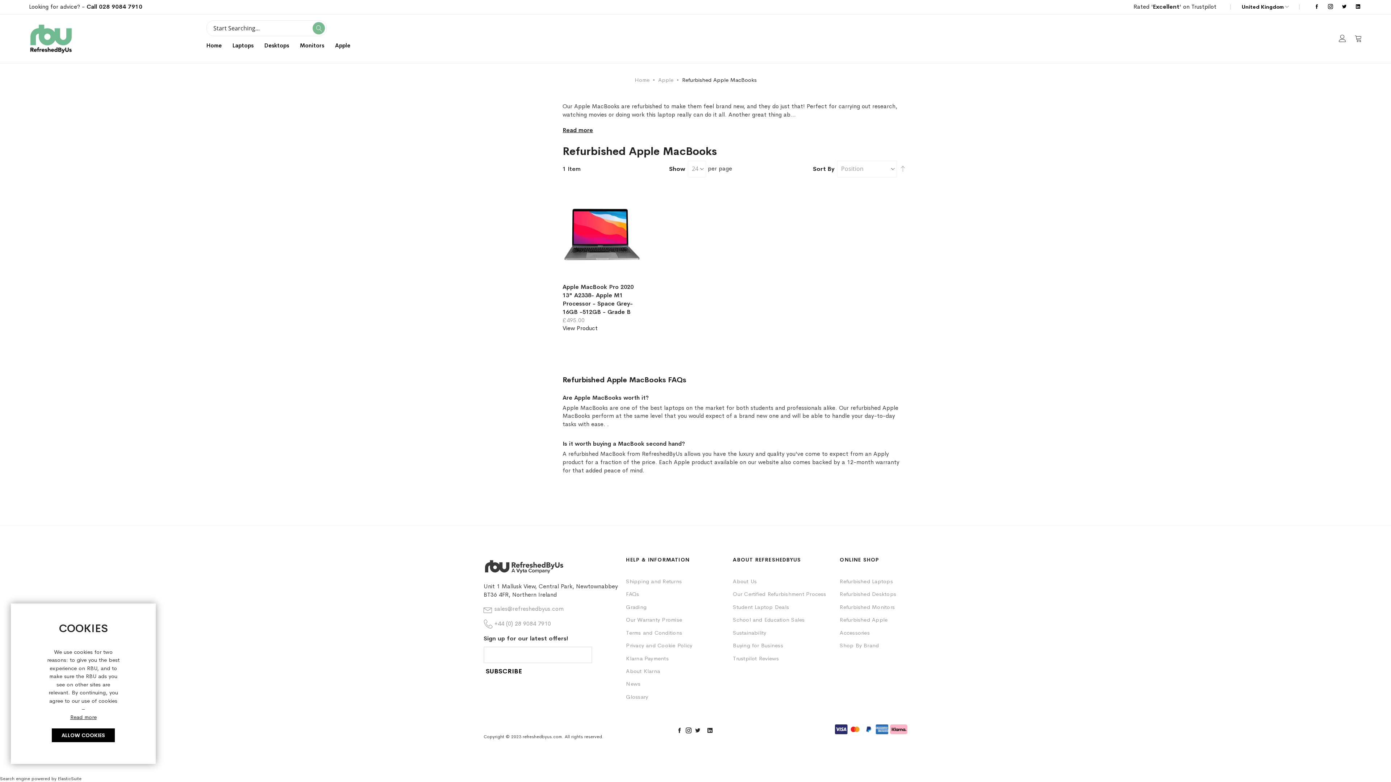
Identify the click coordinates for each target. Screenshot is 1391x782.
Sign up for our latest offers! (526, 638)
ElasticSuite (70, 779)
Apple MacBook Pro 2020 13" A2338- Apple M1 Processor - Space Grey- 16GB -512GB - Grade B (598, 299)
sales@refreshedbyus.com (529, 609)
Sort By (824, 169)
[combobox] (266, 28)
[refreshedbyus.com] (51, 39)
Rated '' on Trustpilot (1174, 6)
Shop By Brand (859, 645)
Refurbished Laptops (866, 581)
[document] (83, 684)
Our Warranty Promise (654, 619)
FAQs (632, 593)
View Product (580, 328)
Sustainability (749, 632)
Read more (83, 717)
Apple (665, 79)
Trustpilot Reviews (756, 658)
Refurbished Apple (863, 619)
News (633, 683)
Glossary (637, 696)
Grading (636, 607)
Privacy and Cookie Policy (659, 645)
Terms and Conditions (654, 632)
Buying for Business (758, 645)
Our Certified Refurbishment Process (779, 593)
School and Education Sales (769, 619)
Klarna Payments (647, 658)
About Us (745, 581)
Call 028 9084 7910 (114, 6)
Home (214, 45)
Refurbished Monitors (867, 607)
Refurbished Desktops (868, 593)
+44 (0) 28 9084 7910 (522, 623)
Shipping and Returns (654, 581)
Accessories (855, 632)
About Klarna (643, 671)
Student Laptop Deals (761, 607)
